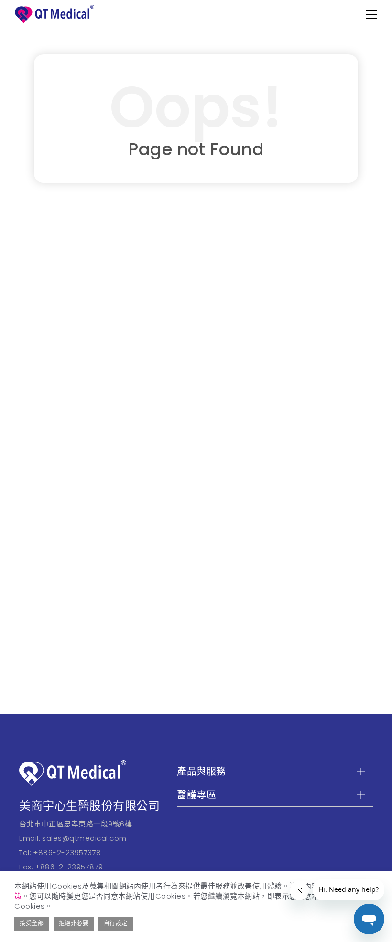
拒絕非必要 (74, 923)
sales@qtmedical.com (84, 838)
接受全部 (32, 923)
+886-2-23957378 (67, 852)
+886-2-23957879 (69, 867)
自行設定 (116, 923)
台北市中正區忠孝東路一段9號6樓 (75, 824)
